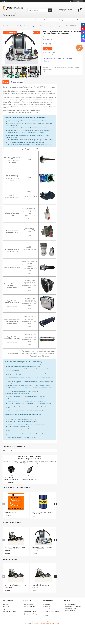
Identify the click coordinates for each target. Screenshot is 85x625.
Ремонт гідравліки (70, 610)
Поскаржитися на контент (39, 623)
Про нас (30, 20)
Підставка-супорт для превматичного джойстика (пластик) (29, 479)
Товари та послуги (18, 20)
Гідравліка (47, 604)
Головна (6, 20)
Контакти (38, 20)
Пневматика (47, 606)
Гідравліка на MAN (37, 26)
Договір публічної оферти (31, 614)
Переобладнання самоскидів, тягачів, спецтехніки (73, 607)
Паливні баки (48, 609)
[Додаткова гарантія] (16, 501)
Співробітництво (28, 609)
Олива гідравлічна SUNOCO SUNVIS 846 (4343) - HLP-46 (43, 513)
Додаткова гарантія (10, 512)
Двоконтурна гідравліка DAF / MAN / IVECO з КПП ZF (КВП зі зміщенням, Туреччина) (42, 549)
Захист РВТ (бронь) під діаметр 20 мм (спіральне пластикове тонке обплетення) (11, 480)
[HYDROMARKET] (13, 8)
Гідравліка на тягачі (25, 26)
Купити (48, 49)
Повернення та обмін (30, 611)
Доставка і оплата (50, 20)
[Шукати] (50, 10)
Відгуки (5, 609)
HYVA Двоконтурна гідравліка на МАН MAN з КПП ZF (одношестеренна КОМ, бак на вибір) (16, 585)
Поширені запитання (65, 20)
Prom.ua (51, 622)
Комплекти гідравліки (13, 26)
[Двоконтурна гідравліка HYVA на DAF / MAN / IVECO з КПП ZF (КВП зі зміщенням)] (16, 536)
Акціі (76, 20)
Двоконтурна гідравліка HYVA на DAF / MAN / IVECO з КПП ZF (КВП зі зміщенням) (15, 549)
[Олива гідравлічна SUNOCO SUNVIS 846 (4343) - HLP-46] (43, 501)
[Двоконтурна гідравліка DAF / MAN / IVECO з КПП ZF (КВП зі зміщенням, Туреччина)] (43, 536)
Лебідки (46, 615)
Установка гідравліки (70, 604)
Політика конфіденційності (53, 623)
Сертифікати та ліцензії (10, 611)
